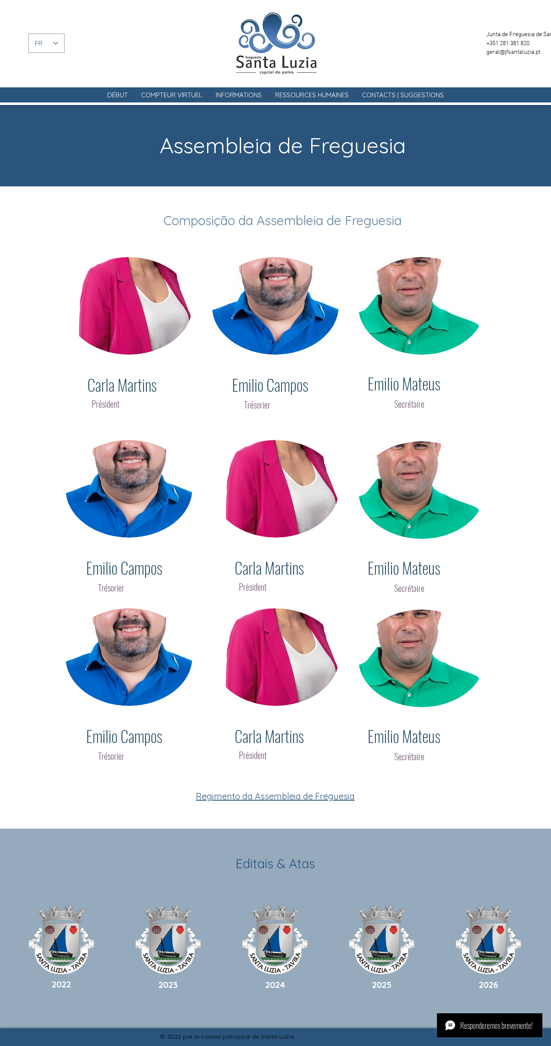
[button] (172, 95)
